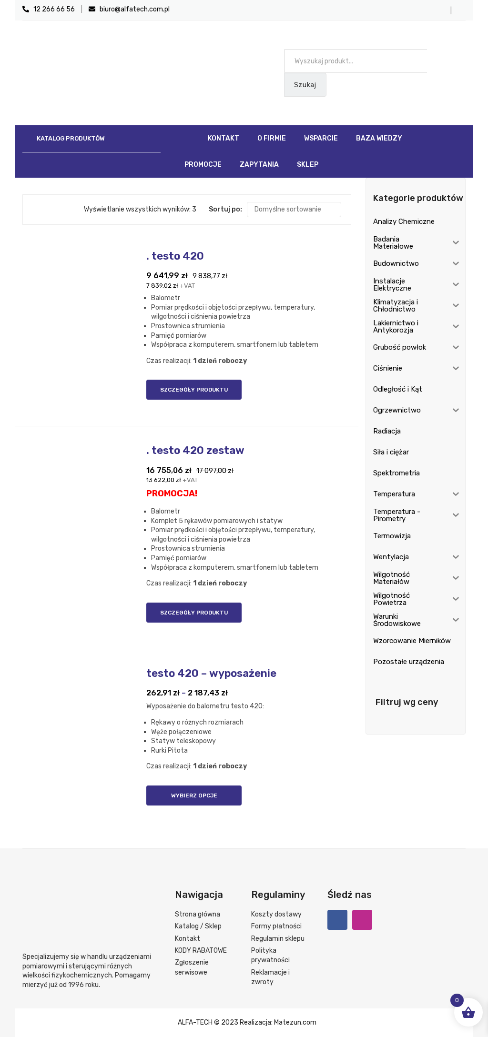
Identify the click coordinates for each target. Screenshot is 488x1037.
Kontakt (223, 138)
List (51, 209)
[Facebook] (337, 920)
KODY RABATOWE (201, 950)
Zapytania (259, 165)
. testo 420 (175, 256)
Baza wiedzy (379, 138)
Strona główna (197, 914)
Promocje (203, 165)
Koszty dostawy (276, 914)
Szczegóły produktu (194, 389)
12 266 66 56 (52, 9)
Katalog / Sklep (198, 926)
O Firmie (271, 138)
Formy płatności (276, 926)
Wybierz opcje (194, 795)
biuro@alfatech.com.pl (132, 9)
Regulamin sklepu (278, 939)
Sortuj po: (225, 209)
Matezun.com (295, 1022)
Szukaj (305, 85)
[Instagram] (362, 920)
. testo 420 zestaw (195, 450)
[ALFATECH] (113, 68)
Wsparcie (321, 138)
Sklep (307, 165)
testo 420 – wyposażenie (211, 673)
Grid (37, 209)
